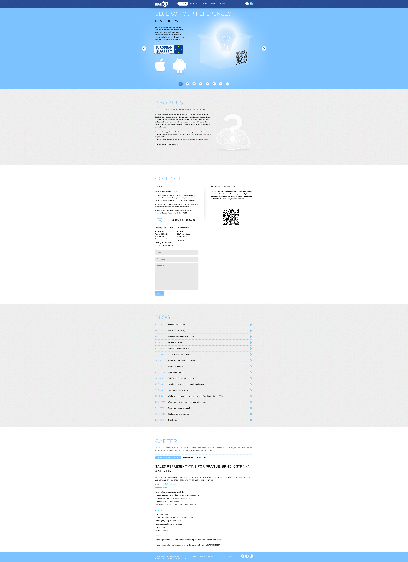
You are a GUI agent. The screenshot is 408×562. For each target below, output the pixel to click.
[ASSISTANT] (187, 457)
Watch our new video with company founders (187, 402)
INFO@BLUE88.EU (213, 545)
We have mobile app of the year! (181, 360)
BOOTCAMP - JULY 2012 (179, 390)
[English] (247, 3)
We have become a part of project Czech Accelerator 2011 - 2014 (195, 396)
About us (194, 4)
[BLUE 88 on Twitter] (247, 556)
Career (222, 4)
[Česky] (251, 3)
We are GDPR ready (176, 330)
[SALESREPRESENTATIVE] (168, 457)
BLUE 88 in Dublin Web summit (181, 378)
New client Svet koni (176, 325)
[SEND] (159, 293)
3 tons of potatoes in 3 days (179, 354)
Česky (230, 556)
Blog (213, 4)
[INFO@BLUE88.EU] (184, 220)
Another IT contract (176, 366)
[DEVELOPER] (201, 457)
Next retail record (175, 342)
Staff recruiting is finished (178, 414)
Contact (204, 4)
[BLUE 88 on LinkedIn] (251, 556)
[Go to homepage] (162, 4)
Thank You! (172, 420)
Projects (183, 4)
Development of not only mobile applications (186, 384)
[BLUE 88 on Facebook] (242, 556)
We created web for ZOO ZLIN (181, 336)
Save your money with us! (179, 408)
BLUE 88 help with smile (178, 348)
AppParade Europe (176, 372)
